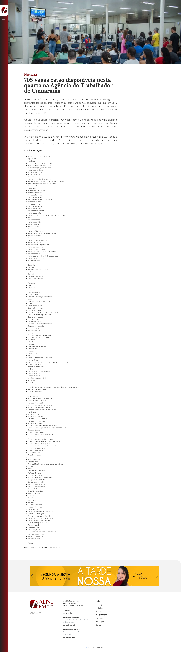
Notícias (99, 611)
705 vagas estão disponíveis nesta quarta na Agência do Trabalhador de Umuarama (131, 141)
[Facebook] (3, 56)
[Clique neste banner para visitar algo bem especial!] (94, 576)
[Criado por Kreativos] (94, 648)
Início (98, 601)
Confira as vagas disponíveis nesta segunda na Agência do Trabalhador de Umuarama (131, 80)
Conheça (99, 605)
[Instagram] (3, 60)
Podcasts (99, 618)
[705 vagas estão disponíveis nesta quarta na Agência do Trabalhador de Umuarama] (94, 32)
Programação (101, 615)
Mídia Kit (99, 608)
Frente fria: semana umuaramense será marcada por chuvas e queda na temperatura (131, 120)
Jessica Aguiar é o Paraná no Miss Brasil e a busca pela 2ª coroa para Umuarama (132, 100)
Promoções (100, 622)
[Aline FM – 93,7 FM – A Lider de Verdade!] (4, 10)
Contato (99, 625)
